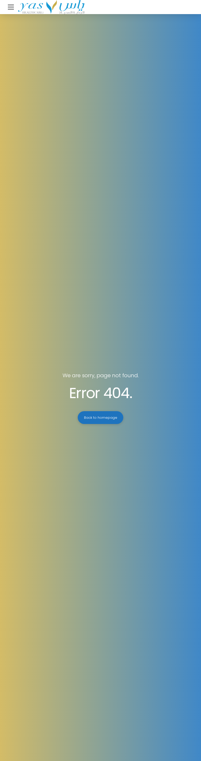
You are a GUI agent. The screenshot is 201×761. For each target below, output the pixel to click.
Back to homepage (100, 417)
